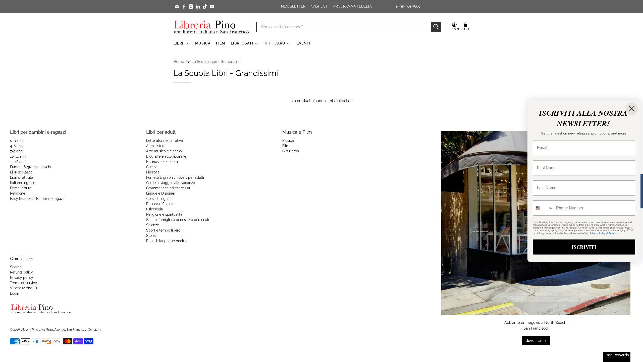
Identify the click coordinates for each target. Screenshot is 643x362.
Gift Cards (290, 151)
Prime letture (20, 188)
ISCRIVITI (584, 247)
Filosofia (152, 172)
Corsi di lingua (158, 199)
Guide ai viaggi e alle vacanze (170, 183)
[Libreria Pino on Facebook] (184, 6)
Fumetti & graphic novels (30, 167)
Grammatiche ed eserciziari (168, 188)
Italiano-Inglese (22, 183)
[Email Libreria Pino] (177, 6)
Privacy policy (21, 278)
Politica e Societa (160, 204)
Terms (612, 233)
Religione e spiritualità (164, 214)
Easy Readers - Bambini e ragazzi (37, 199)
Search (16, 267)
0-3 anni (16, 141)
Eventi (303, 43)
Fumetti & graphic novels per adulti (175, 177)
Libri (178, 43)
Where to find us (23, 288)
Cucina (151, 167)
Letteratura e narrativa (164, 141)
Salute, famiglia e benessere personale (178, 220)
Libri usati (242, 43)
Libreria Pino (29, 329)
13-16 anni (18, 162)
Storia (151, 236)
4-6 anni (16, 146)
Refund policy (21, 272)
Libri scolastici (21, 172)
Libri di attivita (21, 177)
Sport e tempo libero (163, 230)
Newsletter (293, 6)
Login (14, 293)
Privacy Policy (598, 233)
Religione (17, 193)
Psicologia (154, 209)
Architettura (156, 146)
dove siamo (536, 340)
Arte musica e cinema (164, 151)
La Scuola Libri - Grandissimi (216, 62)
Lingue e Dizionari (160, 193)
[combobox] (543, 208)
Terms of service (23, 283)
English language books (166, 241)
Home (178, 62)
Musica (202, 43)
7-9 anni (16, 151)
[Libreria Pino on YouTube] (212, 6)
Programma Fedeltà (352, 6)
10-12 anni (18, 156)
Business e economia (163, 162)
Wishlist (319, 6)
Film (220, 43)
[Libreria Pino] (211, 27)
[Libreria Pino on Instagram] (191, 6)
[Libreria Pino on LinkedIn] (198, 6)
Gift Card (275, 43)
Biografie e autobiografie (166, 156)
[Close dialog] (631, 109)
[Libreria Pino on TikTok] (205, 6)
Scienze (152, 225)
